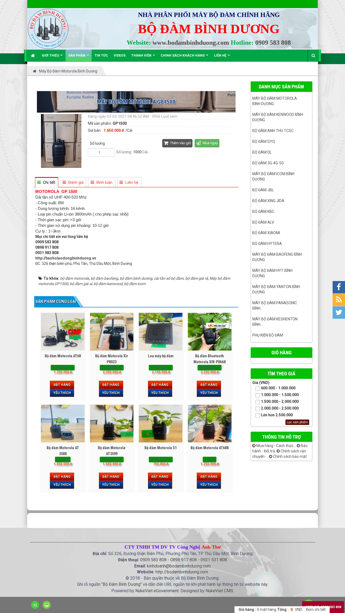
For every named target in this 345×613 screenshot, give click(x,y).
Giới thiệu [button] (51, 55)
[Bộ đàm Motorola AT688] (210, 423)
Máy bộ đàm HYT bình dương (272, 273)
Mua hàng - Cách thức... (276, 446)
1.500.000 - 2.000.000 (280, 401)
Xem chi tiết (316, 609)
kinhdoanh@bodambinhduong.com (179, 566)
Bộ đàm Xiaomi (266, 233)
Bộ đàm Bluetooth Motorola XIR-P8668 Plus (210, 362)
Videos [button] (120, 55)
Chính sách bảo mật (289, 456)
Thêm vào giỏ (180, 143)
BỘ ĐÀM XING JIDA (268, 201)
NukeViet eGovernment (157, 590)
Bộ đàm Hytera (267, 243)
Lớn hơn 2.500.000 (277, 415)
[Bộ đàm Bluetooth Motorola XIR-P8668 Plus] (210, 332)
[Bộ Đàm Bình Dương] (48, 28)
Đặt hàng (62, 385)
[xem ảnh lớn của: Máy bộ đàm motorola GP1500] (62, 140)
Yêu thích (62, 393)
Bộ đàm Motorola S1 (160, 448)
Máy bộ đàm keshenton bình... (275, 322)
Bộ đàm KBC (263, 211)
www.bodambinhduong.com (191, 42)
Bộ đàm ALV (263, 222)
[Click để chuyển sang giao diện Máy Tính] (47, 605)
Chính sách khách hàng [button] (183, 55)
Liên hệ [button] (220, 55)
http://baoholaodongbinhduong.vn (65, 258)
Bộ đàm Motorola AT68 (63, 356)
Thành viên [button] (141, 55)
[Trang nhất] (33, 55)
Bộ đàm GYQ (263, 141)
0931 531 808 (214, 559)
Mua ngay (210, 143)
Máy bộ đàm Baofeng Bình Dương (277, 257)
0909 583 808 (273, 42)
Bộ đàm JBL (263, 190)
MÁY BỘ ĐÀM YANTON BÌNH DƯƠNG (276, 289)
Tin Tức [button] (101, 55)
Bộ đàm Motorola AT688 (210, 448)
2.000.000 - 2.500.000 (280, 408)
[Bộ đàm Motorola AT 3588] (63, 423)
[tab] (46, 182)
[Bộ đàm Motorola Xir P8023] (112, 332)
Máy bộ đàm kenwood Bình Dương (277, 117)
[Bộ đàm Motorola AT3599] (112, 423)
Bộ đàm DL (262, 152)
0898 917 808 (183, 559)
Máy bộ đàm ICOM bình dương (273, 176)
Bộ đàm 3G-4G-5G (268, 163)
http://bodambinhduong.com (182, 571)
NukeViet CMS (219, 590)
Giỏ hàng (281, 352)
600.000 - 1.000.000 (278, 388)
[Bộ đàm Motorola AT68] (63, 332)
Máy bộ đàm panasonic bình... (274, 305)
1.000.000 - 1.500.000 (280, 395)
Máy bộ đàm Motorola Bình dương (274, 101)
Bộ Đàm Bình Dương (121, 584)
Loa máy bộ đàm (161, 356)
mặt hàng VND (270, 609)
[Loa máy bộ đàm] (160, 332)
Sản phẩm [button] (77, 55)
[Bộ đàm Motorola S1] (160, 423)
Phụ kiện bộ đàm (267, 335)
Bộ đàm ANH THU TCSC (273, 131)
